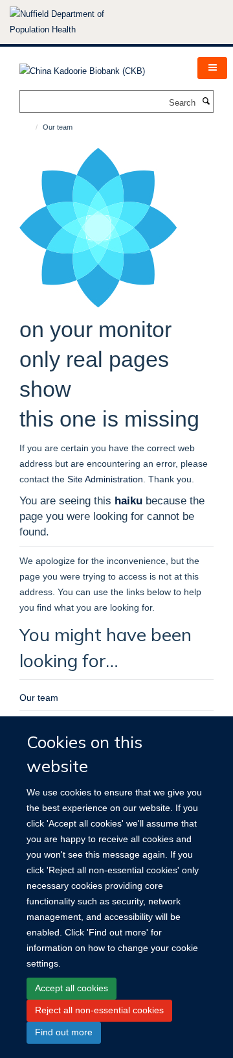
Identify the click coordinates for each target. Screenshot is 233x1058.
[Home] (30, 127)
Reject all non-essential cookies (99, 1010)
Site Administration (105, 479)
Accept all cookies (71, 988)
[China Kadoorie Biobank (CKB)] (82, 67)
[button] (212, 68)
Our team (38, 697)
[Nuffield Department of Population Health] (74, 22)
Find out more (64, 1032)
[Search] (206, 102)
